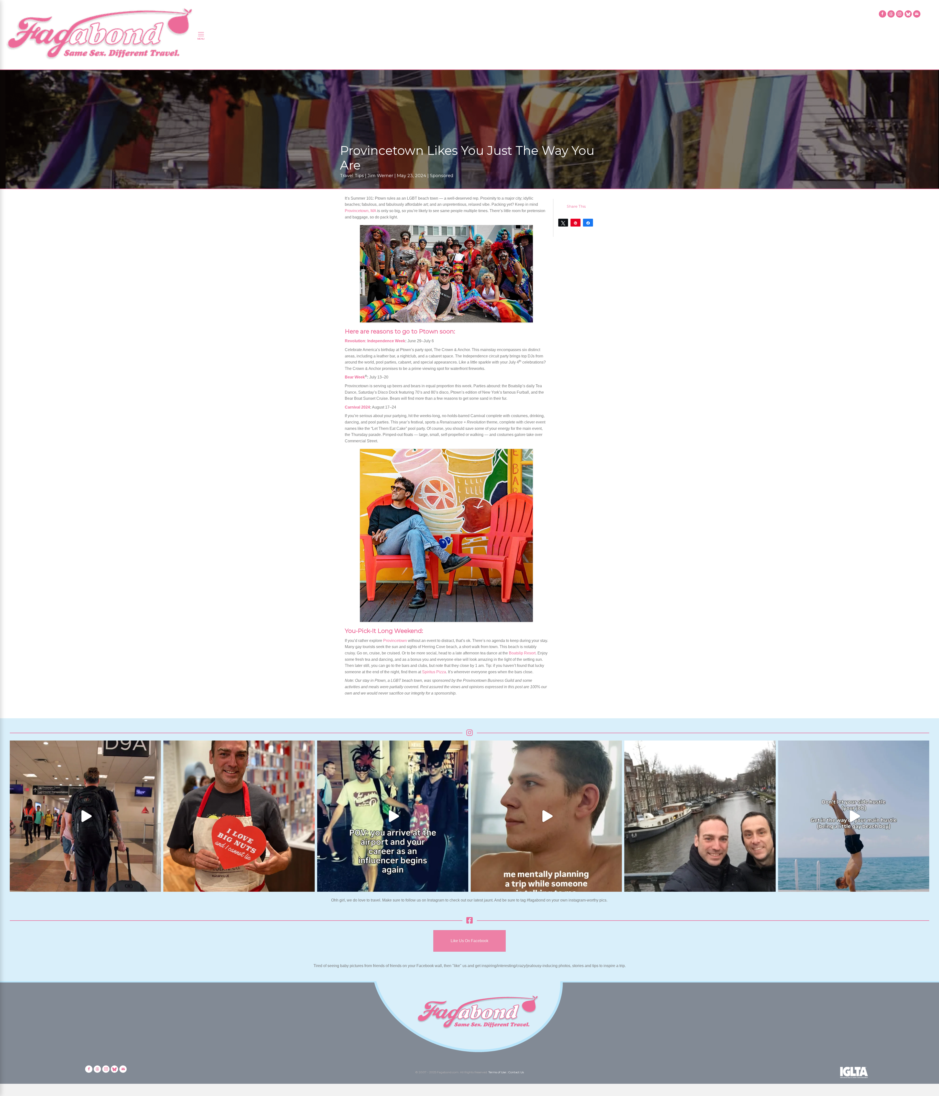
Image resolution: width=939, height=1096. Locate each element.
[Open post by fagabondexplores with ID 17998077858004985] (853, 816)
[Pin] (575, 222)
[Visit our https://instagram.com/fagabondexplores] (899, 14)
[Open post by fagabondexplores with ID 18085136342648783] (238, 816)
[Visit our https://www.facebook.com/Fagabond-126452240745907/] (882, 14)
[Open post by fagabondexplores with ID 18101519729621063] (392, 816)
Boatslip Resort (522, 653)
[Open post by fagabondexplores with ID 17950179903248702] (546, 816)
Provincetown (395, 641)
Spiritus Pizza (434, 672)
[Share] (588, 222)
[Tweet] (563, 222)
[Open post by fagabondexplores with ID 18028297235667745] (85, 816)
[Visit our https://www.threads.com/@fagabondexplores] (891, 14)
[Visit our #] (916, 14)
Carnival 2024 (357, 407)
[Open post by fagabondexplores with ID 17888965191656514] (699, 816)
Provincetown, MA (360, 211)
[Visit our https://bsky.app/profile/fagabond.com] (908, 14)
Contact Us (516, 1072)
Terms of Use (497, 1072)
